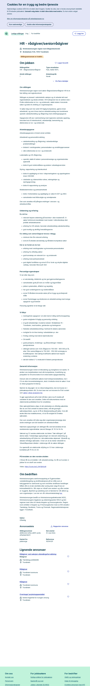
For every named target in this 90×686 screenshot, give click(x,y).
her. (61, 493)
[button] (59, 526)
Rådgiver (23, 569)
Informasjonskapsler (12, 685)
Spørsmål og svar (36, 681)
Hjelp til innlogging (71, 681)
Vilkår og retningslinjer (73, 677)
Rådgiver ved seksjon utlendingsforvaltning (38, 554)
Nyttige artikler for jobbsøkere (41, 677)
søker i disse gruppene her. (33, 393)
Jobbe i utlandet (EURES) (39, 685)
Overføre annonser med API (75, 685)
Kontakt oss (9, 677)
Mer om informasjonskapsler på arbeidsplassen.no (25, 19)
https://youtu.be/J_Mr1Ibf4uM (35, 467)
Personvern (9, 681)
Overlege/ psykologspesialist (32, 594)
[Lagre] (68, 556)
